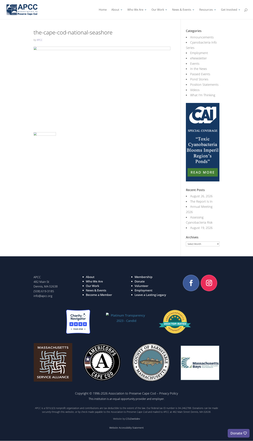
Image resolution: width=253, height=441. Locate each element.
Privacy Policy (168, 393)
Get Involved (229, 10)
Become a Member (99, 295)
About (115, 10)
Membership (143, 277)
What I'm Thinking (202, 95)
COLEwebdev (133, 418)
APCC (40, 39)
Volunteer (141, 286)
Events (194, 63)
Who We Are (135, 10)
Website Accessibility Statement (126, 427)
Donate (140, 281)
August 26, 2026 (201, 196)
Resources (206, 10)
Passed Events (200, 74)
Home (103, 10)
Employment (199, 53)
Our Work (157, 10)
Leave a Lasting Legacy (150, 295)
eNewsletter (198, 58)
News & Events (181, 10)
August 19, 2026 (201, 228)
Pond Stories (199, 79)
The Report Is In (201, 201)
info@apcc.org (43, 296)
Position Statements (204, 84)
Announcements (202, 37)
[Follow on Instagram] (209, 283)
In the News (198, 69)
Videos (194, 90)
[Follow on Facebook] (191, 283)
